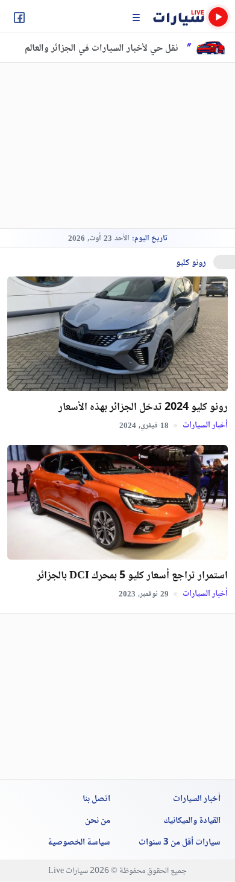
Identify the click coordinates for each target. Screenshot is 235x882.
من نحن (97, 821)
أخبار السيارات (204, 425)
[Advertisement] (104, 145)
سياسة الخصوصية (79, 843)
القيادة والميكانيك (192, 821)
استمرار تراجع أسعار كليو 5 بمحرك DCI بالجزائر (132, 575)
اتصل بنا (96, 799)
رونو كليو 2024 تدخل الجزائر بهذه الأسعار (143, 407)
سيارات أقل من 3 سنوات (180, 843)
